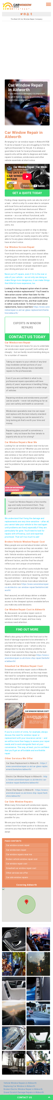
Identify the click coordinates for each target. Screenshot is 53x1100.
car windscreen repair (16, 850)
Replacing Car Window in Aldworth (19, 1086)
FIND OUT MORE (27, 629)
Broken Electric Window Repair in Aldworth (23, 1089)
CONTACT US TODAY (27, 337)
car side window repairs (17, 877)
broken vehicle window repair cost (22, 859)
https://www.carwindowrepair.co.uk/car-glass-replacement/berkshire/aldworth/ (27, 310)
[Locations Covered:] (3, 4)
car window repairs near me (19, 854)
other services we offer (17, 873)
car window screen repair (17, 845)
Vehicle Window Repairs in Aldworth (20, 1083)
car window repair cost (16, 864)
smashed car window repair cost (21, 868)
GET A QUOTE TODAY (27, 193)
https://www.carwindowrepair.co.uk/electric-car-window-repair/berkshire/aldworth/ (27, 587)
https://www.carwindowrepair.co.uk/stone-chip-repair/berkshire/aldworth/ (27, 658)
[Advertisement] (26, 51)
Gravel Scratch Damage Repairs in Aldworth (24, 1092)
